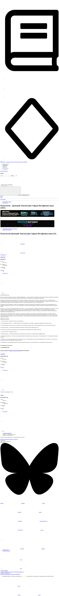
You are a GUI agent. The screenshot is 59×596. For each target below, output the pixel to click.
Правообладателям (6, 550)
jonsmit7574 (22, 243)
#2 (3, 389)
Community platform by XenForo (12, 571)
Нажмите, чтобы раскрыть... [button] (8, 435)
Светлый (22, 548)
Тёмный (43, 548)
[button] (21, 184)
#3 (3, 431)
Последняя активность (7, 201)
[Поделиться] (11, 283)
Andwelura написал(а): (7, 433)
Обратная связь (6, 549)
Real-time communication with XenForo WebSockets (10, 574)
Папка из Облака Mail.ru (15, 350)
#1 (3, 293)
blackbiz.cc (24, 576)
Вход (1, 197)
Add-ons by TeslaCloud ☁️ (5, 573)
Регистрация (2, 199)
